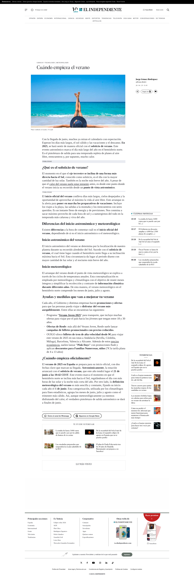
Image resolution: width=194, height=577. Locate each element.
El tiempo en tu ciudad (41, 10)
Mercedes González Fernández (64, 543)
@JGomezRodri (141, 82)
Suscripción (86, 525)
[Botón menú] (26, 10)
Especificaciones (88, 537)
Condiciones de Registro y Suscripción (101, 569)
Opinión (32, 18)
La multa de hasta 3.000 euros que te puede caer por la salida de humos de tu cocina (67, 433)
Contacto (85, 522)
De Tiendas (160, 18)
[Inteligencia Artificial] (123, 539)
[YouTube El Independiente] (93, 563)
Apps (84, 531)
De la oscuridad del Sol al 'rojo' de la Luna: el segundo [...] (149, 241)
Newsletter (86, 528)
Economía (48, 18)
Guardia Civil (58, 537)
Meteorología (62, 62)
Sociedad (80, 18)
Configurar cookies (136, 569)
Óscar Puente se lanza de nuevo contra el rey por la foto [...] (148, 252)
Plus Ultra (57, 528)
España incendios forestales (52, 1)
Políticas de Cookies (121, 569)
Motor (136, 18)
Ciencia (71, 18)
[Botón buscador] (168, 10)
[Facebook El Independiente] (87, 563)
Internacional (60, 18)
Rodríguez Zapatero (60, 531)
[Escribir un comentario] (155, 91)
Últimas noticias (17, 1)
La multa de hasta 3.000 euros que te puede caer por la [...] (149, 221)
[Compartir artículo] (137, 91)
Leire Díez (57, 540)
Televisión (117, 18)
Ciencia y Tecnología (46, 62)
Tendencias (106, 18)
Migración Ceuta (80, 1)
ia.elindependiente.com (122, 543)
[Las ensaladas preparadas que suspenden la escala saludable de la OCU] (48, 448)
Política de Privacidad (58, 569)
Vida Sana (127, 18)
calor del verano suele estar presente (69, 184)
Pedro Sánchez (59, 534)
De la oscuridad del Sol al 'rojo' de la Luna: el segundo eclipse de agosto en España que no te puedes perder (108, 434)
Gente (87, 18)
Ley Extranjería (90, 1)
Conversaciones (147, 18)
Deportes (96, 18)
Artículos (97, 21)
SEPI (55, 525)
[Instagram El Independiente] (100, 563)
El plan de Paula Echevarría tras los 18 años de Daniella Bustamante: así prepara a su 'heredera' (108, 447)
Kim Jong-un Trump (68, 1)
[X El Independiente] (81, 563)
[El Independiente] (97, 10)
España (40, 18)
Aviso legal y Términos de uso (77, 569)
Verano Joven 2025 (70, 315)
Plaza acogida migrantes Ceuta (105, 1)
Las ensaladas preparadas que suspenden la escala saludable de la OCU (68, 446)
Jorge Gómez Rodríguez (147, 79)
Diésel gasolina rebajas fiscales (32, 1)
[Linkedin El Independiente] (106, 563)
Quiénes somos (88, 534)
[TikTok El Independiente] (113, 563)
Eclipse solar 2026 (60, 522)
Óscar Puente (121, 1)
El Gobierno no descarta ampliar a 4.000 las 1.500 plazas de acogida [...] (148, 231)
